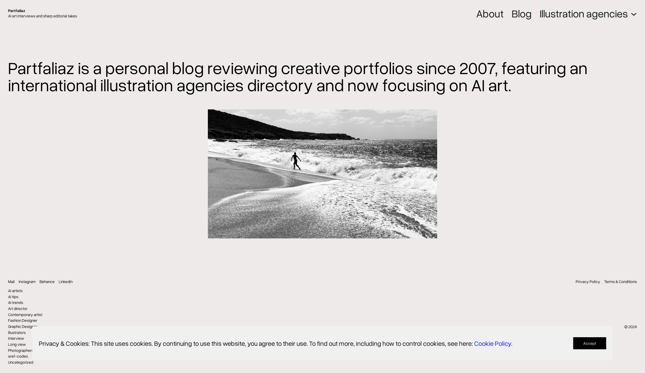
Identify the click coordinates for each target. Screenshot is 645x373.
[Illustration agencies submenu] (634, 13)
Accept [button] (589, 343)
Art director (17, 308)
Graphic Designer (22, 326)
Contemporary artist (25, 314)
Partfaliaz (16, 10)
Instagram (27, 281)
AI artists (15, 290)
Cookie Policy (492, 343)
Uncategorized (20, 362)
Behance (47, 281)
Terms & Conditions (620, 281)
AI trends (15, 302)
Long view (17, 344)
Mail (11, 281)
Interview (16, 338)
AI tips (13, 296)
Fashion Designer (22, 320)
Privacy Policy (588, 281)
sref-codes (18, 356)
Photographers (21, 350)
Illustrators (17, 332)
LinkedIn (66, 281)
